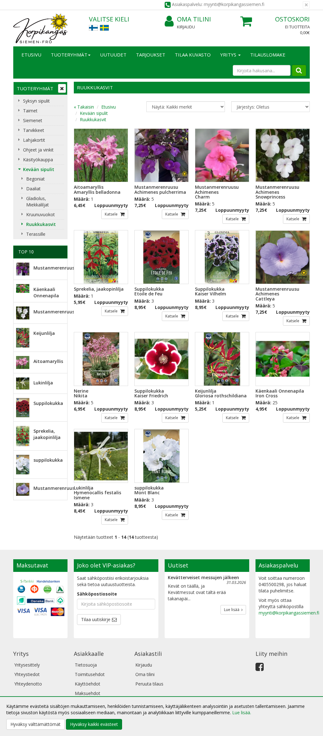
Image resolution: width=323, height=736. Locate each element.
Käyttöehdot (87, 684)
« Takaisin (84, 107)
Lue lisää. (241, 712)
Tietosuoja (86, 665)
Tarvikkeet (33, 130)
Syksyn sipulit (36, 101)
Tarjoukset (150, 54)
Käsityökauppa (38, 160)
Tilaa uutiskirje (95, 619)
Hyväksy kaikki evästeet (94, 724)
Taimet (30, 111)
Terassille (35, 234)
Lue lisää (232, 609)
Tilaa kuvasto (193, 54)
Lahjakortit (34, 140)
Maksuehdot (87, 693)
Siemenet (32, 120)
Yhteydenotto (28, 684)
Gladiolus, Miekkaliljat (37, 201)
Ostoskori (292, 19)
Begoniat (35, 179)
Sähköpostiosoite (97, 594)
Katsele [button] (112, 214)
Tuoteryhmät (69, 54)
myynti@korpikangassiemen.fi (289, 613)
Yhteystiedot (27, 674)
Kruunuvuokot (40, 214)
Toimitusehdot (90, 674)
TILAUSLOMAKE (267, 54)
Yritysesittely (27, 665)
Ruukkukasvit (41, 224)
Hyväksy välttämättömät (35, 724)
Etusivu (31, 54)
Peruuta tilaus (149, 684)
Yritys (229, 54)
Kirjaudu (186, 27)
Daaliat (33, 189)
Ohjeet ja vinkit (38, 150)
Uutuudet (113, 54)
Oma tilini (194, 19)
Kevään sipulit (38, 169)
